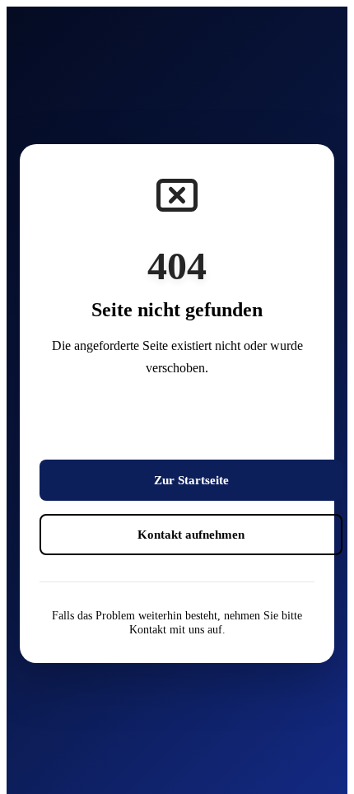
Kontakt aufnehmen (191, 534)
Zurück (191, 425)
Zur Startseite (191, 480)
